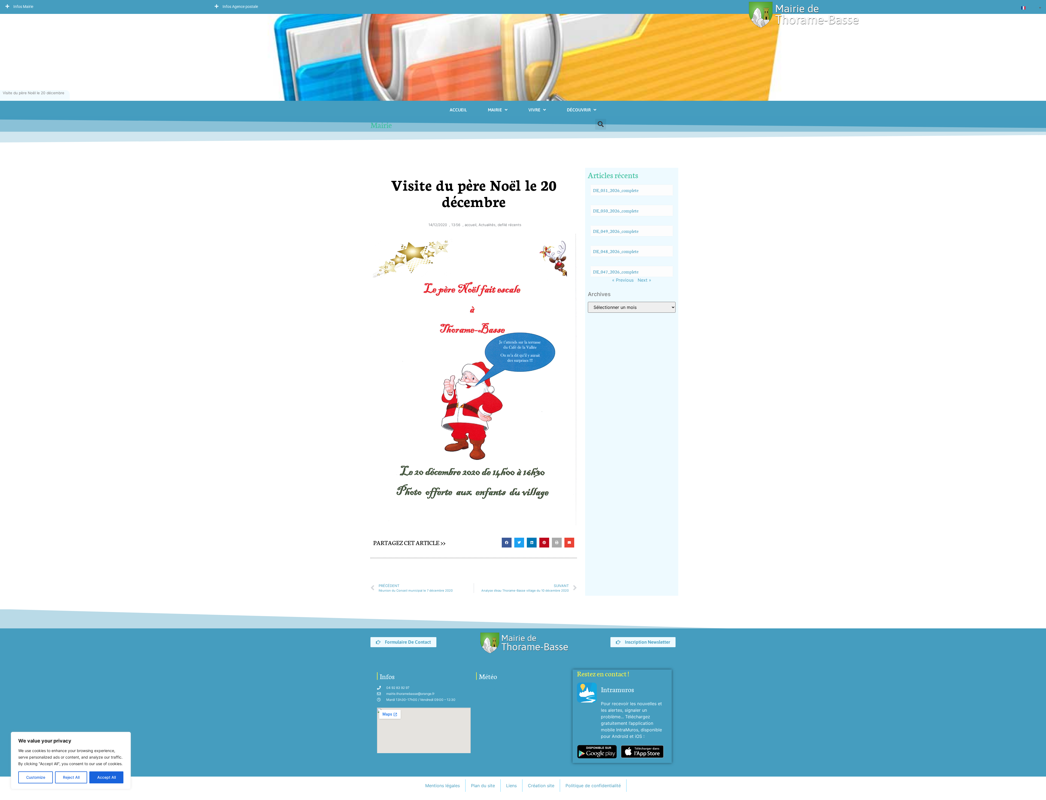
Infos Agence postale (240, 6)
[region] (71, 760)
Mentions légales (442, 785)
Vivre (534, 109)
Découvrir (579, 109)
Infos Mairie (23, 6)
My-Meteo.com (491, 688)
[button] (104, 6)
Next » (644, 280)
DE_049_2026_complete (615, 231)
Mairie (495, 109)
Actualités (487, 225)
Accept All (106, 777)
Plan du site (483, 785)
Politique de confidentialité (593, 785)
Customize (35, 777)
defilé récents (509, 225)
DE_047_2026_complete (615, 271)
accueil (470, 225)
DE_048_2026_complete (615, 251)
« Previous (623, 280)
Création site (541, 785)
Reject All (71, 777)
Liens (511, 785)
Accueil (458, 109)
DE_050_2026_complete (615, 210)
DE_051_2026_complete (615, 190)
